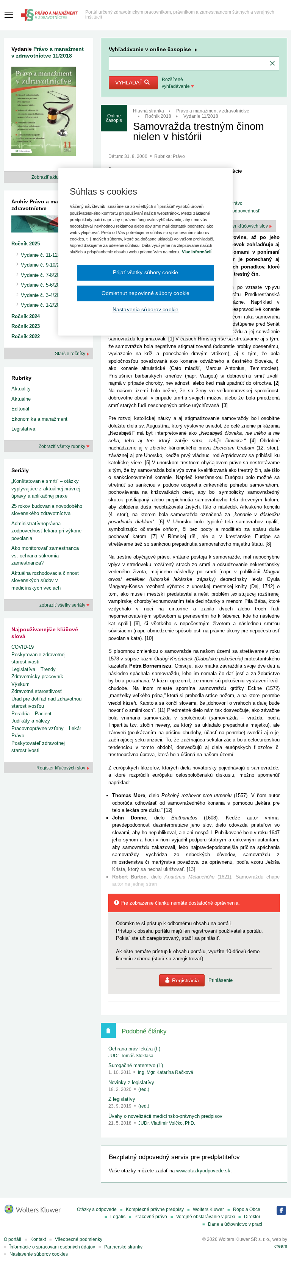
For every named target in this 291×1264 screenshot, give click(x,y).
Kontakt (38, 1239)
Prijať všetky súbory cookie (145, 272)
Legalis (117, 1216)
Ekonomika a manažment (39, 419)
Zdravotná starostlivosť (36, 691)
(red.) (143, 1089)
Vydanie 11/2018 (200, 116)
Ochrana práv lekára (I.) (134, 1049)
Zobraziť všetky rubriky (62, 446)
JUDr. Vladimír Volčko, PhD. (166, 1123)
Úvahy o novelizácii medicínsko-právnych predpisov (165, 1116)
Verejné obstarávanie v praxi (205, 1216)
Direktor (252, 1216)
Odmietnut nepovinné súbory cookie (145, 293)
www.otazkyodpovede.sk (203, 1170)
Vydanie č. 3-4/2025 (43, 295)
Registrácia (185, 980)
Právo (179, 156)
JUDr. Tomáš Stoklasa (130, 1055)
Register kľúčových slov (244, 226)
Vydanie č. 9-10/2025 (44, 265)
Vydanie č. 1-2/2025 (43, 305)
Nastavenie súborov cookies (38, 1254)
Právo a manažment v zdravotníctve (212, 111)
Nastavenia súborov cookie (145, 309)
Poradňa (20, 713)
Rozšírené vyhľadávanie (176, 83)
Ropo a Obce (246, 1209)
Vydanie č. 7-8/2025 (43, 275)
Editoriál (20, 409)
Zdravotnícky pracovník (37, 676)
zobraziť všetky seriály (62, 605)
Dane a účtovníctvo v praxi (235, 1224)
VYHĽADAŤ (129, 83)
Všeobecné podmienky (78, 1239)
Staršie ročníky (70, 353)
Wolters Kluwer (208, 1209)
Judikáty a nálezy (30, 721)
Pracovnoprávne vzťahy (37, 728)
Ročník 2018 (158, 116)
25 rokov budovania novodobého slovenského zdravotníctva (46, 510)
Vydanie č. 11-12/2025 (45, 255)
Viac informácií (196, 252)
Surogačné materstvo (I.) (135, 1065)
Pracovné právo (151, 1216)
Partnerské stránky (123, 1247)
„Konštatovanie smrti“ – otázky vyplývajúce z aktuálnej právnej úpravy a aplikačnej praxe (45, 488)
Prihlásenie (220, 980)
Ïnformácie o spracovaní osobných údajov (52, 1247)
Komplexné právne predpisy (155, 1209)
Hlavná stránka (148, 111)
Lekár (75, 728)
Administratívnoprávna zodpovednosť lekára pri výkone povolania (46, 531)
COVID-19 (22, 647)
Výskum (20, 684)
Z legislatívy (121, 1099)
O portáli (12, 1239)
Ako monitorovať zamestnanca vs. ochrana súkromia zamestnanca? (45, 555)
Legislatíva (23, 429)
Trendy (48, 669)
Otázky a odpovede (97, 1209)
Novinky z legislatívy (131, 1082)
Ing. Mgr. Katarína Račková (165, 1072)
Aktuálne (21, 399)
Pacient (43, 713)
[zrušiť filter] (272, 63)
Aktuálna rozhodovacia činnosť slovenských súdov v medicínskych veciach (45, 580)
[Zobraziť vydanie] (43, 113)
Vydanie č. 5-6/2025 (43, 285)
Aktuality (21, 389)
